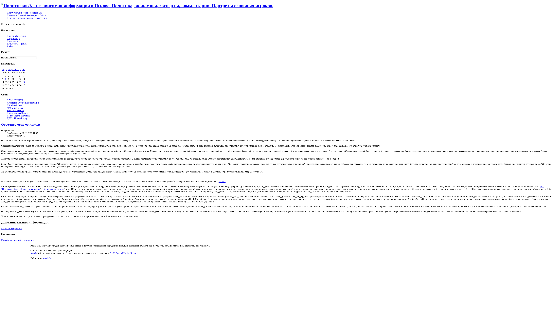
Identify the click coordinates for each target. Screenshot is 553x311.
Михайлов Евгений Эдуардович (17, 240)
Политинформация (16, 36)
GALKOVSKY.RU (16, 100)
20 (23, 82)
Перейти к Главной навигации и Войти (26, 15)
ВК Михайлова (14, 105)
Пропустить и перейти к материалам (25, 13)
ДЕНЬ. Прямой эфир (17, 118)
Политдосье (13, 41)
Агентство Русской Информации (23, 103)
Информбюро (13, 38)
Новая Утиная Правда (18, 113)
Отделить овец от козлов (20, 124)
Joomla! (34, 253)
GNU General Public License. (123, 253)
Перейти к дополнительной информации (27, 18)
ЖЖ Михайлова (15, 108)
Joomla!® (46, 258)
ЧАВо (10, 46)
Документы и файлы (17, 43)
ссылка (222, 181)
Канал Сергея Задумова (18, 115)
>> (23, 69)
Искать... (5, 57)
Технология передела (53, 189)
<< (3, 69)
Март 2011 (13, 69)
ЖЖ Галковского (15, 110)
